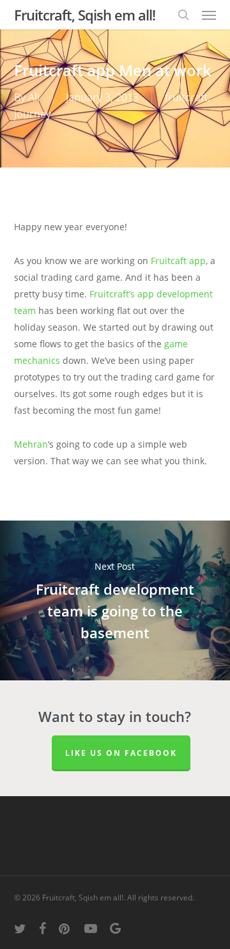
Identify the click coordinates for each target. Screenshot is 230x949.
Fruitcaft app (178, 261)
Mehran (31, 444)
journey (32, 114)
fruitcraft (186, 97)
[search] (183, 15)
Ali (34, 97)
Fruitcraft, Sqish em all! (84, 15)
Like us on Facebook (121, 753)
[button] (209, 14)
